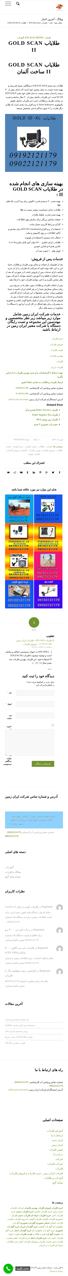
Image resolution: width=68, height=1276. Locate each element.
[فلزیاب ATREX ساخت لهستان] (19, 566)
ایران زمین (57, 1144)
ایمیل (9, 704)
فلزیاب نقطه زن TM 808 (15, 1043)
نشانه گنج (57, 1182)
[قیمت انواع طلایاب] (19, 594)
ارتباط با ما (57, 1135)
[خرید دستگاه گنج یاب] (19, 508)
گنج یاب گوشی (45, 1226)
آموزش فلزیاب (55, 1130)
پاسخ (50, 669)
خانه (51, 23)
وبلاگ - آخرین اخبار (52, 19)
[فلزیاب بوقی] (48, 594)
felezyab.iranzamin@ (19, 399)
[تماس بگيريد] (8, 1268)
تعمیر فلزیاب (56, 1149)
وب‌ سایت (9, 716)
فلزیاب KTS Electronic (38, 23)
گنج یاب (20, 38)
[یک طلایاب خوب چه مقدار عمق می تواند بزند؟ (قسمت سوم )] (48, 566)
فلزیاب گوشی (48, 1219)
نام (9, 692)
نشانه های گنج (13, 876)
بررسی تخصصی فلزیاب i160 (16, 1031)
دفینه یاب (51, 1238)
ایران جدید (57, 1140)
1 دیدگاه (36, 440)
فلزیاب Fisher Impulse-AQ (45, 414)
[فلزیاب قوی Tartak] (48, 508)
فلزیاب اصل (24, 1241)
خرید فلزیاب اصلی (21, 1238)
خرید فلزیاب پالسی (43, 1211)
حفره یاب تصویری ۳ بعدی (46, 424)
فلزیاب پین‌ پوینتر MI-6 (47, 419)
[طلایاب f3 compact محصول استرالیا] (48, 537)
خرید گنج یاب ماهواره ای (43, 1230)
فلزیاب (59, 1168)
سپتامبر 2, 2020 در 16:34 (42, 647)
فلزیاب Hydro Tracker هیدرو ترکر (41, 410)
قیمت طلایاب (39, 1234)
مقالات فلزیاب (13, 872)
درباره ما (58, 1154)
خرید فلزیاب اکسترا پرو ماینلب (17, 1019)
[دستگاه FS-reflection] (19, 537)
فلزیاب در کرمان (47, 1245)
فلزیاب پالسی (14, 1219)
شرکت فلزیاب (55, 1163)
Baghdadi (19, 440)
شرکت (59, 1159)
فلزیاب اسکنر (56, 1223)
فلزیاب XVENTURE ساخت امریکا (18, 1037)
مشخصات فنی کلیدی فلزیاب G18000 (20, 1025)
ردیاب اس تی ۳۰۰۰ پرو (17, 929)
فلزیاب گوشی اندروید (31, 1219)
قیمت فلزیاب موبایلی (41, 1241)
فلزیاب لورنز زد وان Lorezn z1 (21, 906)
